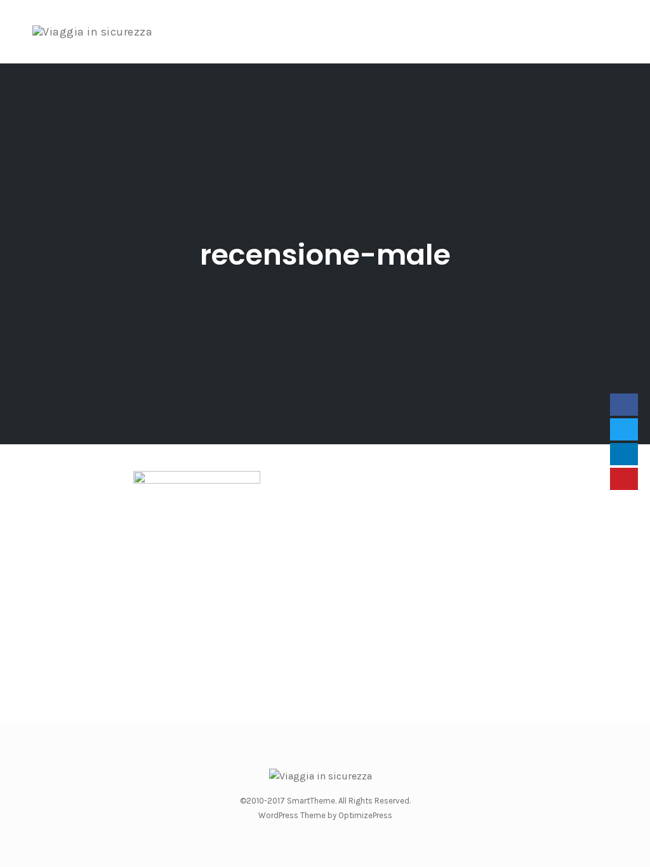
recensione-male (325, 255)
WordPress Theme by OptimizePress (325, 815)
